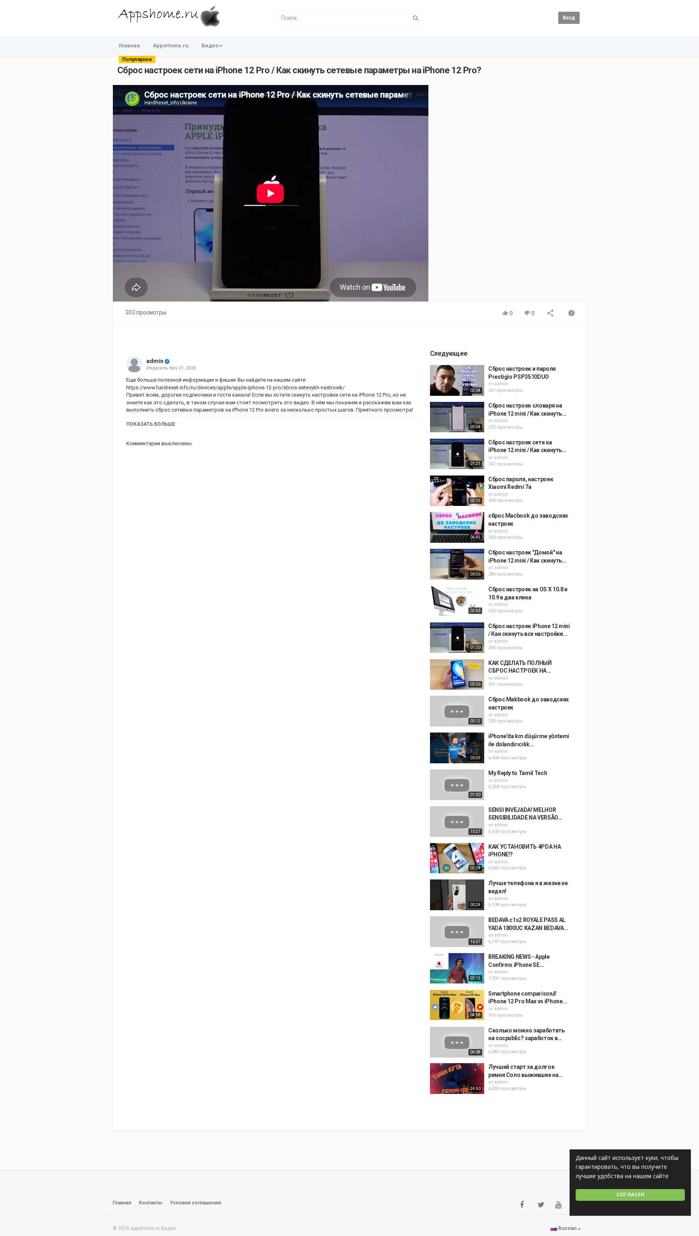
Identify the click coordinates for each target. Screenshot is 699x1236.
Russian (567, 1228)
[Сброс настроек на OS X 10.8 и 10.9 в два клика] (457, 601)
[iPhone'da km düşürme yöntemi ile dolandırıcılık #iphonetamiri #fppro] (457, 748)
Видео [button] (209, 45)
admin (154, 361)
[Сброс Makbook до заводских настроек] (457, 711)
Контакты (150, 1203)
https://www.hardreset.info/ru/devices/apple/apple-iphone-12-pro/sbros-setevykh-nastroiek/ (235, 387)
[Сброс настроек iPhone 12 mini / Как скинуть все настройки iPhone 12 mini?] (457, 637)
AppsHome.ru (171, 45)
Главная (129, 45)
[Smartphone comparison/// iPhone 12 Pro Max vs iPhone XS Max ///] (457, 1005)
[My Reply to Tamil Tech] (457, 784)
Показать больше (150, 424)
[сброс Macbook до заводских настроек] (457, 527)
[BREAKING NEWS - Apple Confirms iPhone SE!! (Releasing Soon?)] (457, 968)
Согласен (630, 1194)
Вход (569, 18)
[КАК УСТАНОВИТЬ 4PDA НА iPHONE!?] (457, 858)
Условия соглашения (195, 1203)
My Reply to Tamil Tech (517, 773)
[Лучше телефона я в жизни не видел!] (457, 894)
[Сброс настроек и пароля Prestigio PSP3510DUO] (457, 380)
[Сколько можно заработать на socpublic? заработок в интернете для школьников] (457, 1042)
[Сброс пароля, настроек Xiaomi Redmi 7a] (457, 491)
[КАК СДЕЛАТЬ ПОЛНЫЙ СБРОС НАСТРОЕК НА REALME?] (457, 674)
